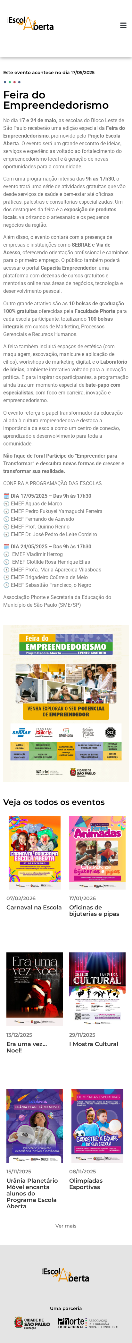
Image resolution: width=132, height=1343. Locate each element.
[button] (123, 25)
